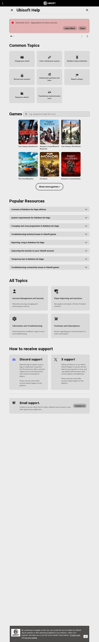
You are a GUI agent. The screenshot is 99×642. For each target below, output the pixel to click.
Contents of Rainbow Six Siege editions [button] (28, 209)
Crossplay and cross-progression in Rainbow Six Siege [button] (35, 226)
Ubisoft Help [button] (28, 10)
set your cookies (31, 638)
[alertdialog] (49, 634)
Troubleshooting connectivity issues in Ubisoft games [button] (35, 267)
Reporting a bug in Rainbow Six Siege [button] (27, 242)
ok (85, 636)
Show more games (48, 186)
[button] (70, 28)
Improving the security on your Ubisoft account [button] (32, 250)
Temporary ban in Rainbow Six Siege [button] (27, 259)
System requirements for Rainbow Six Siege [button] (30, 217)
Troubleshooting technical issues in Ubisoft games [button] (33, 234)
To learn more (75, 635)
